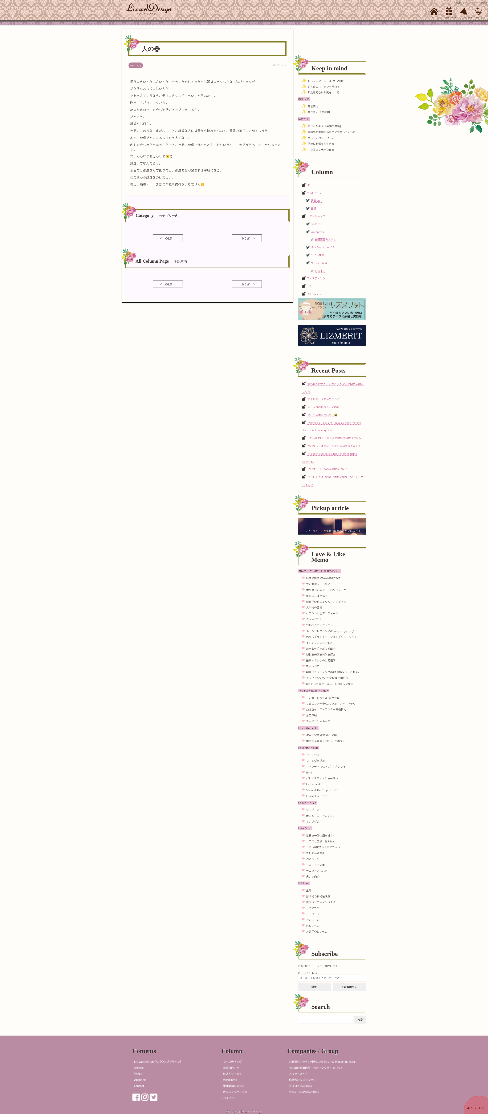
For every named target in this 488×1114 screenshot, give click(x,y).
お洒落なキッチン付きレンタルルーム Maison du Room (322, 1062)
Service (139, 1068)
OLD (168, 238)
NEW (246, 238)
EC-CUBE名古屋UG (300, 1086)
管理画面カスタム (325, 239)
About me (140, 1080)
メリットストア (298, 1074)
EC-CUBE (316, 224)
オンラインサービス (323, 247)
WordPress (230, 1080)
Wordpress (317, 232)
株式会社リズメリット (302, 1080)
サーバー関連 (319, 263)
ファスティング (316, 278)
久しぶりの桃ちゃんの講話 (323, 407)
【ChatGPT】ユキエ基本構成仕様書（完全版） (335, 438)
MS (308, 185)
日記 (309, 286)
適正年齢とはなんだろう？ (323, 399)
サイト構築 (317, 255)
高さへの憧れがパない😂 (322, 415)
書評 (313, 208)
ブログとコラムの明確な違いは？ (327, 469)
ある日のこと (315, 193)
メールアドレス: (308, 973)
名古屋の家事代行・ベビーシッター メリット (316, 1068)
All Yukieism (315, 294)
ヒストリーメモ (316, 216)
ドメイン (320, 270)
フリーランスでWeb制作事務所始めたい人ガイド (334, 531)
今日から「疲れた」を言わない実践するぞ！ (334, 446)
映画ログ (316, 200)
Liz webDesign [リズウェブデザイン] (157, 1062)
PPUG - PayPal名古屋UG (304, 1092)
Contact (139, 1086)
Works (138, 1074)
